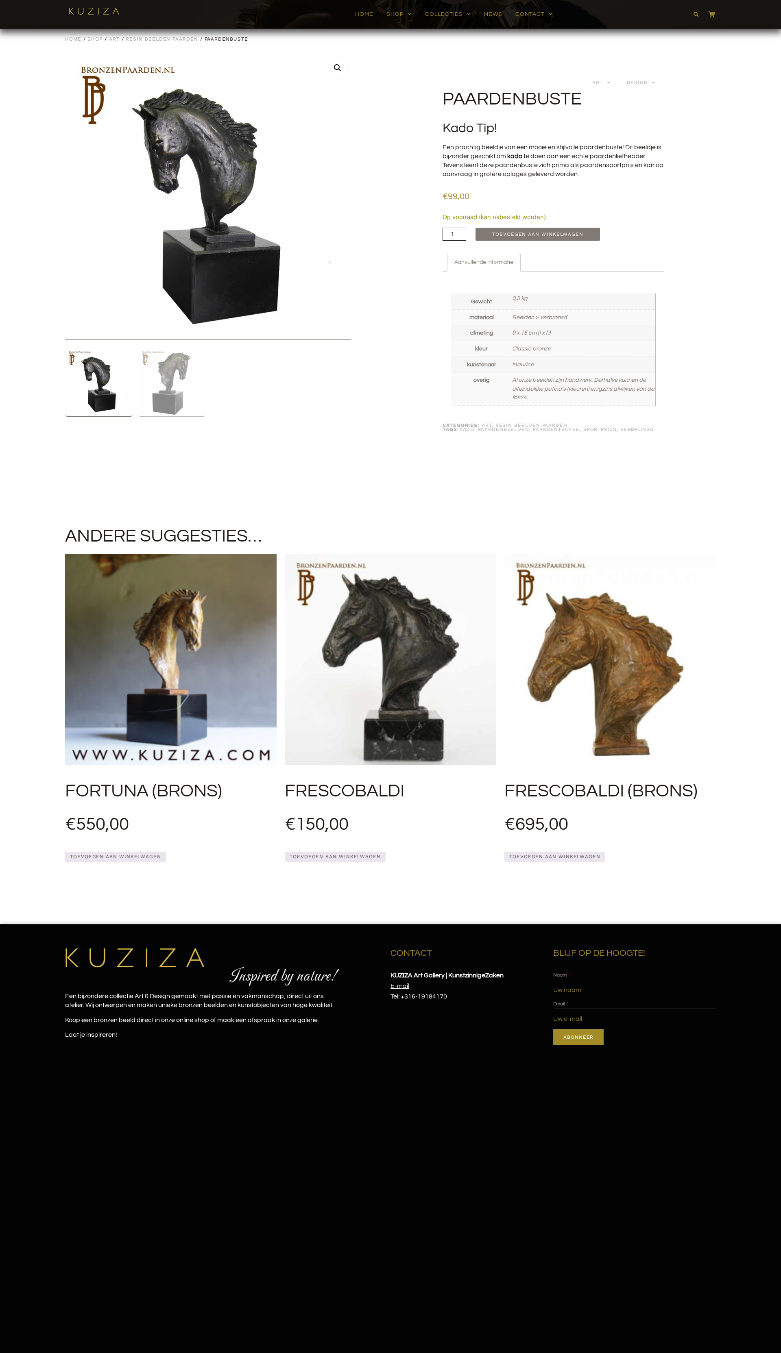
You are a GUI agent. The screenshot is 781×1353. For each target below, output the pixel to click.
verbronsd (637, 429)
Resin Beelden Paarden (162, 39)
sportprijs (600, 429)
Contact (530, 14)
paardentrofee (556, 429)
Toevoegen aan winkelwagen (537, 234)
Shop (395, 14)
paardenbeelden (503, 429)
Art (114, 39)
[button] (696, 14)
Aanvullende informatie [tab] (483, 262)
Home (364, 14)
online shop (192, 1020)
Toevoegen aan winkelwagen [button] (115, 856)
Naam (560, 975)
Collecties (444, 14)
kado (467, 429)
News (493, 14)
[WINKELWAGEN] (708, 14)
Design (637, 82)
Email (559, 1004)
